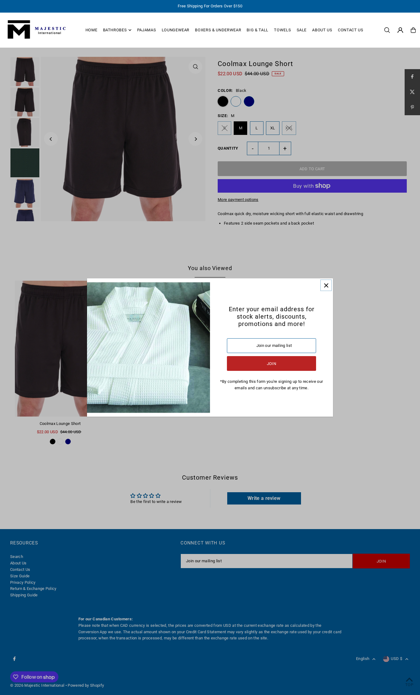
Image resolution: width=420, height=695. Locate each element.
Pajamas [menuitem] (146, 30)
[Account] (400, 30)
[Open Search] (387, 30)
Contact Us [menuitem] (350, 30)
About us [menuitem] (322, 30)
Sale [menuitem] (302, 30)
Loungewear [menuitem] (176, 30)
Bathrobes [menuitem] (115, 30)
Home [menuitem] (91, 30)
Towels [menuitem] (282, 30)
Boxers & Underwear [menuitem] (218, 30)
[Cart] (413, 30)
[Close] (326, 285)
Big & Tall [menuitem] (257, 30)
